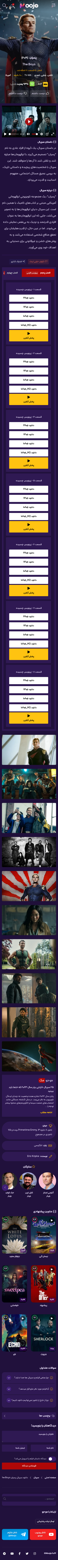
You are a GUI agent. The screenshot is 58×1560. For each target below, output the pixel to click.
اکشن (50, 75)
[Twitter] (27, 1554)
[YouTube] (12, 1554)
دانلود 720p (28, 307)
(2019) (24, 58)
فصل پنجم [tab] (38, 273)
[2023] (14, 1333)
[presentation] (53, 1187)
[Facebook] (19, 1554)
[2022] (43, 1284)
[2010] (43, 1333)
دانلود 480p (28, 298)
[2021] (43, 1235)
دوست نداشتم (16, 93)
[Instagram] (35, 1554)
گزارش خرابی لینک (36, 261)
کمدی (37, 75)
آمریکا (8, 75)
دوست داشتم (39, 93)
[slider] (14, 134)
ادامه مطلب (46, 1112)
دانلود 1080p (28, 316)
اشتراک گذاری (16, 261)
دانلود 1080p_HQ (29, 325)
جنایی (43, 75)
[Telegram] (4, 1554)
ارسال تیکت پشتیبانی (45, 1521)
